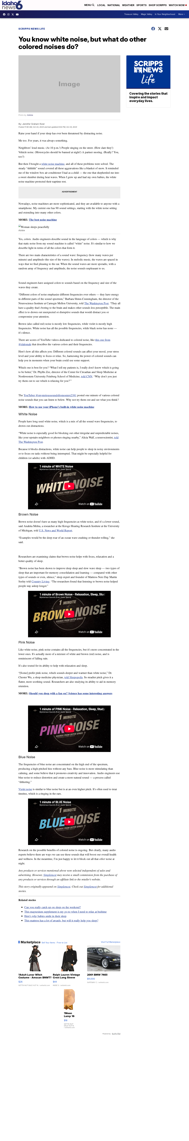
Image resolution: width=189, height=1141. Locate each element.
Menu (88, 5)
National (113, 5)
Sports (141, 5)
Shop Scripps (158, 5)
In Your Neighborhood (165, 14)
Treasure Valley (131, 14)
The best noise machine (43, 220)
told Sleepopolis (73, 677)
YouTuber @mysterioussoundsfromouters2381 (50, 395)
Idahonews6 (5, 14)
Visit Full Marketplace (110, 942)
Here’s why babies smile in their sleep (45, 916)
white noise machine (52, 164)
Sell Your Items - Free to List (54, 943)
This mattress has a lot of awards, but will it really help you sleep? (61, 920)
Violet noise (25, 789)
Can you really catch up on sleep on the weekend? (52, 907)
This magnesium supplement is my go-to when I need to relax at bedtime (65, 911)
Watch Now (177, 5)
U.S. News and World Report (55, 530)
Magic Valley (146, 14)
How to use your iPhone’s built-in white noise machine (61, 407)
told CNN (86, 376)
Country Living (40, 581)
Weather (128, 5)
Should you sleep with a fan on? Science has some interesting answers (70, 693)
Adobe (30, 115)
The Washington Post (96, 303)
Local (101, 5)
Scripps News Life (31, 28)
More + (181, 14)
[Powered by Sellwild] (116, 1034)
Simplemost (49, 875)
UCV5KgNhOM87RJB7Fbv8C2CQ (18, 14)
